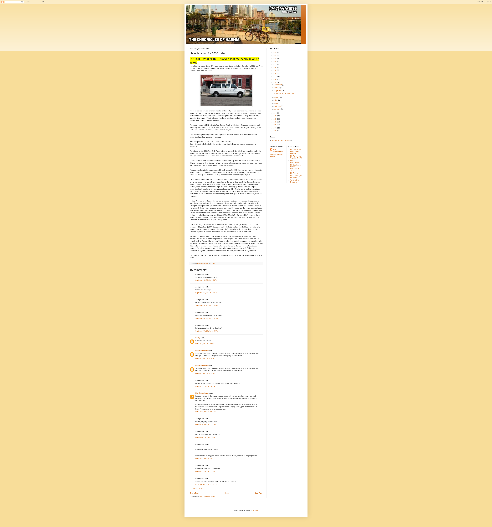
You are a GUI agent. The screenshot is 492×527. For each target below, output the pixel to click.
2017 (275, 76)
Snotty (197, 338)
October (277, 88)
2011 (275, 122)
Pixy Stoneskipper (202, 351)
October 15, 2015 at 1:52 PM (205, 386)
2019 (275, 70)
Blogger (255, 510)
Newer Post (194, 493)
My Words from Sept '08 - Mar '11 (296, 157)
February (277, 106)
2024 (275, 55)
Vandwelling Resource (294, 181)
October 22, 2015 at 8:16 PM (205, 437)
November (278, 85)
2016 (275, 79)
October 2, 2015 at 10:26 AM (205, 359)
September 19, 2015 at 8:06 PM (206, 280)
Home (226, 493)
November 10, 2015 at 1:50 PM (206, 484)
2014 (275, 113)
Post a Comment (198, 488)
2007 (275, 128)
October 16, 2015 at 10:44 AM (205, 412)
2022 (275, 61)
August (277, 97)
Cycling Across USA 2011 (281, 140)
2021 (275, 64)
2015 (275, 82)
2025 (275, 52)
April (276, 103)
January (277, 109)
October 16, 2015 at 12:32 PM (205, 425)
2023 (275, 58)
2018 (275, 73)
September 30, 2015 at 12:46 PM (206, 331)
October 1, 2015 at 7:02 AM (204, 344)
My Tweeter (294, 173)
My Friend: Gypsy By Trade (296, 176)
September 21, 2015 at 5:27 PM (206, 293)
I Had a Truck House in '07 (295, 161)
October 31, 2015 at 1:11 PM (205, 471)
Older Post (258, 493)
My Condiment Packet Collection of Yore (295, 167)
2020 (275, 67)
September (278, 91)
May (276, 100)
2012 (275, 119)
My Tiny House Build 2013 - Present (295, 151)
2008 (275, 125)
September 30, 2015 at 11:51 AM (206, 318)
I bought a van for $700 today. (284, 93)
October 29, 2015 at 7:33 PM (205, 459)
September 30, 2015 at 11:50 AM (206, 305)
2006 (275, 131)
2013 (275, 116)
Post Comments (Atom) (207, 497)
